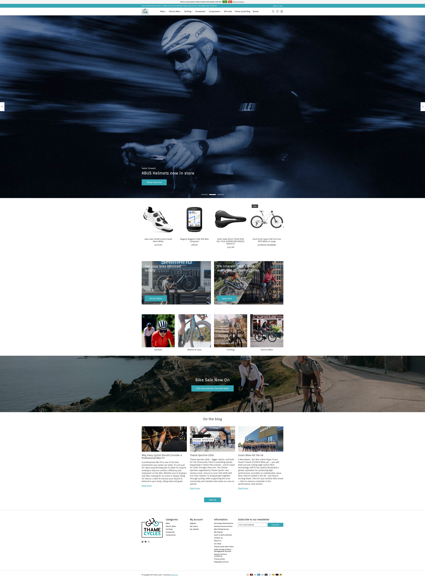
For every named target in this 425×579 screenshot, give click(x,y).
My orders (194, 526)
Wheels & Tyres (194, 350)
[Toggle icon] (273, 11)
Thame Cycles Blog (242, 11)
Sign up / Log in (278, 6)
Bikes (168, 523)
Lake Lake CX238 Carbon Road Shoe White (158, 240)
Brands (256, 11)
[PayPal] (273, 575)
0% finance (218, 532)
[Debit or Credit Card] (277, 575)
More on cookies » (239, 2)
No (230, 2)
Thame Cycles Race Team (224, 546)
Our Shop (217, 544)
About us (217, 541)
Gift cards (228, 11)
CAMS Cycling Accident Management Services (222, 550)
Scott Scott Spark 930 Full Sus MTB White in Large (267, 240)
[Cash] (247, 575)
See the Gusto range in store (160, 182)
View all (212, 500)
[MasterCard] (251, 575)
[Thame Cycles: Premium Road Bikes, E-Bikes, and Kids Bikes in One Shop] (145, 11)
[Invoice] (269, 575)
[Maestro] (266, 575)
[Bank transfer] (262, 575)
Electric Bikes (267, 350)
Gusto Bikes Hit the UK (250, 455)
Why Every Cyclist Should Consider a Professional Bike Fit (162, 456)
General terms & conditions (220, 555)
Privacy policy (219, 559)
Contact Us (218, 538)
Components (171, 535)
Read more (147, 486)
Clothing (230, 350)
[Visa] (255, 575)
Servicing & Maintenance (223, 523)
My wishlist (194, 529)
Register (193, 523)
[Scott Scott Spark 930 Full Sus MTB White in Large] (266, 219)
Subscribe (275, 525)
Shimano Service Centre (223, 526)
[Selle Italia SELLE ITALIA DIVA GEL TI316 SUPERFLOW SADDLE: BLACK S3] (230, 219)
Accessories (170, 532)
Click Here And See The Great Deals (212, 388)
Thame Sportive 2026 (202, 455)
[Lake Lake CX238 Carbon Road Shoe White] (158, 219)
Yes (225, 2)
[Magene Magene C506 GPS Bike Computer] (194, 219)
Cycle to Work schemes (223, 535)
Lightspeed (174, 575)
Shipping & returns (221, 562)
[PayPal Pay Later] (280, 575)
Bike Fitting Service (221, 529)
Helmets (158, 350)
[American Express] (258, 575)
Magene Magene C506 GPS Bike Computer (194, 240)
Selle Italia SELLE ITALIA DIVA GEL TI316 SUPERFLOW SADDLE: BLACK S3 (231, 241)
